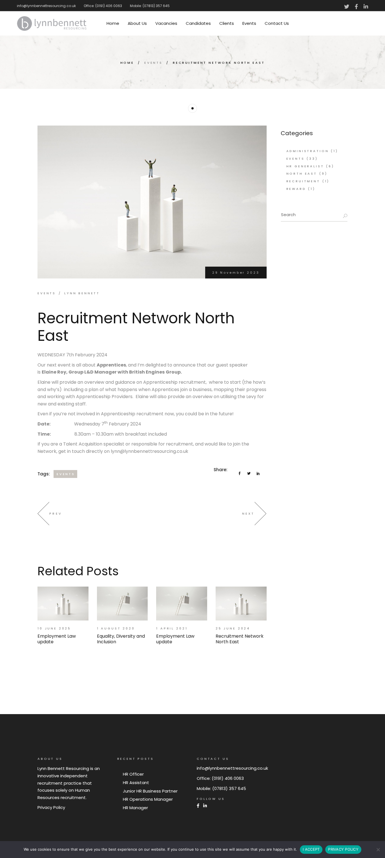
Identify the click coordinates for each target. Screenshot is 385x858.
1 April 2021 (171, 628)
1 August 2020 (116, 628)
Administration (307, 151)
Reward (296, 188)
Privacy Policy (51, 807)
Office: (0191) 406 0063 (103, 5)
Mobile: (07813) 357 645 (150, 5)
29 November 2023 (236, 272)
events (66, 474)
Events (153, 62)
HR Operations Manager (148, 799)
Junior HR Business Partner (150, 791)
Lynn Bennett (82, 293)
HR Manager (135, 808)
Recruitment (303, 181)
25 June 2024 (233, 628)
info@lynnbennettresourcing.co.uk (46, 5)
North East (301, 173)
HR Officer (133, 774)
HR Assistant (136, 782)
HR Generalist (305, 166)
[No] (378, 849)
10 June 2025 (54, 628)
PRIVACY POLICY (343, 849)
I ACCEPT (311, 849)
